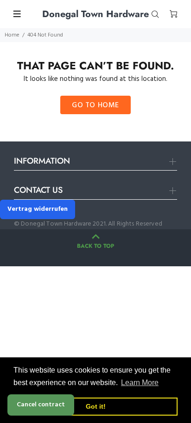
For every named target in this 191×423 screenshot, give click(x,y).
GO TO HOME (95, 105)
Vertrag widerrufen (37, 209)
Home (12, 35)
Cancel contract (41, 404)
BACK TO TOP (95, 246)
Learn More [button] (140, 382)
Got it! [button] (96, 406)
